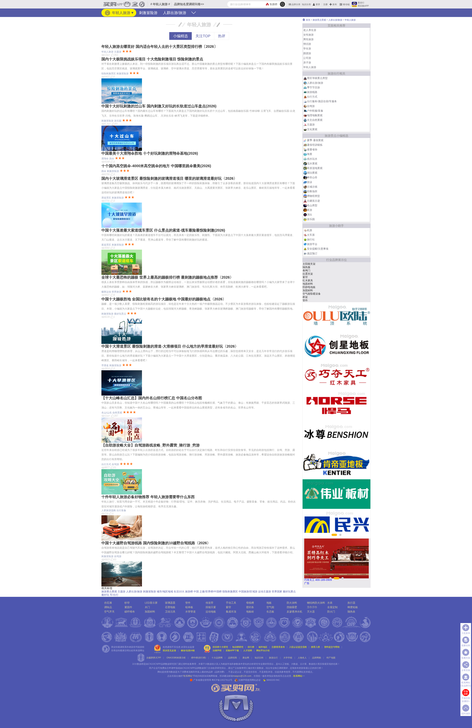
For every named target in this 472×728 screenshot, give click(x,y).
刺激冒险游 (148, 13)
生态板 (270, 611)
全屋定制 (332, 607)
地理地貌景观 (314, 115)
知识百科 (259, 657)
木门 (147, 607)
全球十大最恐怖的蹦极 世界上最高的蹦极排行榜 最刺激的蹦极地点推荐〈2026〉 (167, 277)
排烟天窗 (211, 607)
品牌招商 (232, 657)
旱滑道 (105, 365)
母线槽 (250, 602)
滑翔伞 (105, 158)
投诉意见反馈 (169, 650)
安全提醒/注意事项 (317, 248)
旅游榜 (189, 591)
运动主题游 (264, 591)
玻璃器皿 (170, 602)
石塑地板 (170, 607)
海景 (309, 154)
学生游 (307, 48)
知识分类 (306, 4)
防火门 (331, 611)
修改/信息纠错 (188, 650)
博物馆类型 (313, 195)
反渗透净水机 (294, 611)
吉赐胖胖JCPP (153, 657)
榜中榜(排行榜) (198, 657)
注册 (325, 4)
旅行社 (311, 239)
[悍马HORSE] (336, 405)
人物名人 (302, 657)
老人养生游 (309, 30)
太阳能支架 (309, 263)
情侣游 (307, 43)
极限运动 (106, 291)
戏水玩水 (312, 158)
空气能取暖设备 (312, 293)
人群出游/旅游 (174, 13)
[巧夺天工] (336, 376)
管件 (305, 300)
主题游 (117, 51)
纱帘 (127, 602)
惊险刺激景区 (108, 73)
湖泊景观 (312, 172)
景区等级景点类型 (317, 78)
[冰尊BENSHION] (336, 435)
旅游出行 (273, 657)
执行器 (351, 602)
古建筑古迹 (313, 200)
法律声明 (217, 650)
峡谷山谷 (312, 177)
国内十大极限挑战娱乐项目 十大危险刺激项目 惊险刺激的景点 (152, 59)
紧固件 (128, 607)
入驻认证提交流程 (298, 647)
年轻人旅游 (120, 13)
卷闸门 (306, 270)
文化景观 (312, 129)
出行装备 (121, 510)
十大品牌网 (217, 657)
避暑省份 (312, 149)
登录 (318, 4)
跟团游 (307, 53)
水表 (329, 602)
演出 (309, 214)
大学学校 (287, 657)
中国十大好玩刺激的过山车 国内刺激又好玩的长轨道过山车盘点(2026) (158, 106)
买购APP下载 (232, 650)
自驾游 (115, 464)
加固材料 (308, 290)
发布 (334, 4)
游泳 (309, 182)
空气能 (270, 607)
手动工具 (231, 602)
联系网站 (299, 676)
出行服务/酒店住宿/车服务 (322, 101)
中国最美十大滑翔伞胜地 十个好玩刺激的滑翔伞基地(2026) (149, 153)
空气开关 (109, 611)
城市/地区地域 (165, 591)
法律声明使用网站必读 (249, 680)
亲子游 (307, 62)
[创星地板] (336, 346)
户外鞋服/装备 (315, 110)
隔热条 (351, 611)
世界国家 (277, 591)
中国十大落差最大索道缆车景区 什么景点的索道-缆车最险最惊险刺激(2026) (163, 230)
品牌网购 (316, 657)
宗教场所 (312, 191)
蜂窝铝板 (353, 607)
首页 (307, 20)
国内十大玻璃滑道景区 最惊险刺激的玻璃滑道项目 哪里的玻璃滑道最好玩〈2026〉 (169, 178)
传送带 (209, 602)
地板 (269, 602)
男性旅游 (308, 39)
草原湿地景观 (314, 168)
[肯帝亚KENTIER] (336, 464)
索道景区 (106, 244)
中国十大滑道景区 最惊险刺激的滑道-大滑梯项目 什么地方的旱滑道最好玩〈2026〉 (169, 346)
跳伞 (111, 158)
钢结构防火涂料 (316, 602)
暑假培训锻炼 (314, 144)
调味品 (108, 607)
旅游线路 (312, 92)
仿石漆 (108, 602)
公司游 (307, 57)
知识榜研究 (237, 647)
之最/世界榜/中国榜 (210, 591)
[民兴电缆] (336, 523)
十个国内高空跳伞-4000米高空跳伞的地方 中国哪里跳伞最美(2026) (156, 166)
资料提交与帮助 (332, 647)
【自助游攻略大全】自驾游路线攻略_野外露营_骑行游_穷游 (150, 445)
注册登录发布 (278, 647)
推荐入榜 (315, 647)
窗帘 (305, 277)
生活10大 (179, 591)
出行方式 (106, 464)
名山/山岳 (106, 412)
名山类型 (312, 205)
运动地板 (211, 611)
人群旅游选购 (108, 510)
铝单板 (189, 607)
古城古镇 (312, 186)
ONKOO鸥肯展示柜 (176, 657)
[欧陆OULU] (336, 317)
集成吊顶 (231, 611)
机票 (309, 230)
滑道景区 (106, 197)
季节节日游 (313, 87)
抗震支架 (308, 273)
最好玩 (105, 594)
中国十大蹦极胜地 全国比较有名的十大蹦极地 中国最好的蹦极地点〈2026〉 (163, 299)
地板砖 (250, 611)
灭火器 (311, 611)
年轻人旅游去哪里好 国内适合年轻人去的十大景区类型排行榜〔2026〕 (159, 46)
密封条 (250, 607)
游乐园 (117, 120)
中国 (196, 591)
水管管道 (190, 611)
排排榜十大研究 (220, 647)
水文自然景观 (314, 119)
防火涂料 (292, 602)
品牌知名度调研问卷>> (189, 4)
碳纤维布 (129, 611)
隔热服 (306, 267)
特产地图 (331, 657)
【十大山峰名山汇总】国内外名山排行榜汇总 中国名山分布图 (151, 398)
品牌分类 (295, 4)
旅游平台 (312, 244)
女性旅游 (308, 34)
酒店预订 (312, 253)
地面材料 (308, 283)
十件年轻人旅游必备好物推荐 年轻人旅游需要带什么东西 (148, 497)
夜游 (309, 209)
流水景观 (312, 163)
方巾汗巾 (312, 607)
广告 (306, 583)
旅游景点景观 (109, 591)
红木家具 (308, 280)
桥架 (305, 297)
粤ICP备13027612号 (222, 680)
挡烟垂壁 (292, 607)
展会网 (245, 657)
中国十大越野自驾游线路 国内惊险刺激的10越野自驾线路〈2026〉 (156, 543)
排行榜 (251, 647)
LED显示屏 (151, 602)
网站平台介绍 (263, 650)
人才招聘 (247, 650)
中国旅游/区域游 (248, 591)
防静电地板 (309, 287)
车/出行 (114, 594)
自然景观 (117, 412)
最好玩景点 (120, 313)
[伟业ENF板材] (336, 494)
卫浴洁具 (170, 611)
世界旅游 (116, 291)
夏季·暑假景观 (315, 140)
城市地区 (262, 647)
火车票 (311, 234)
